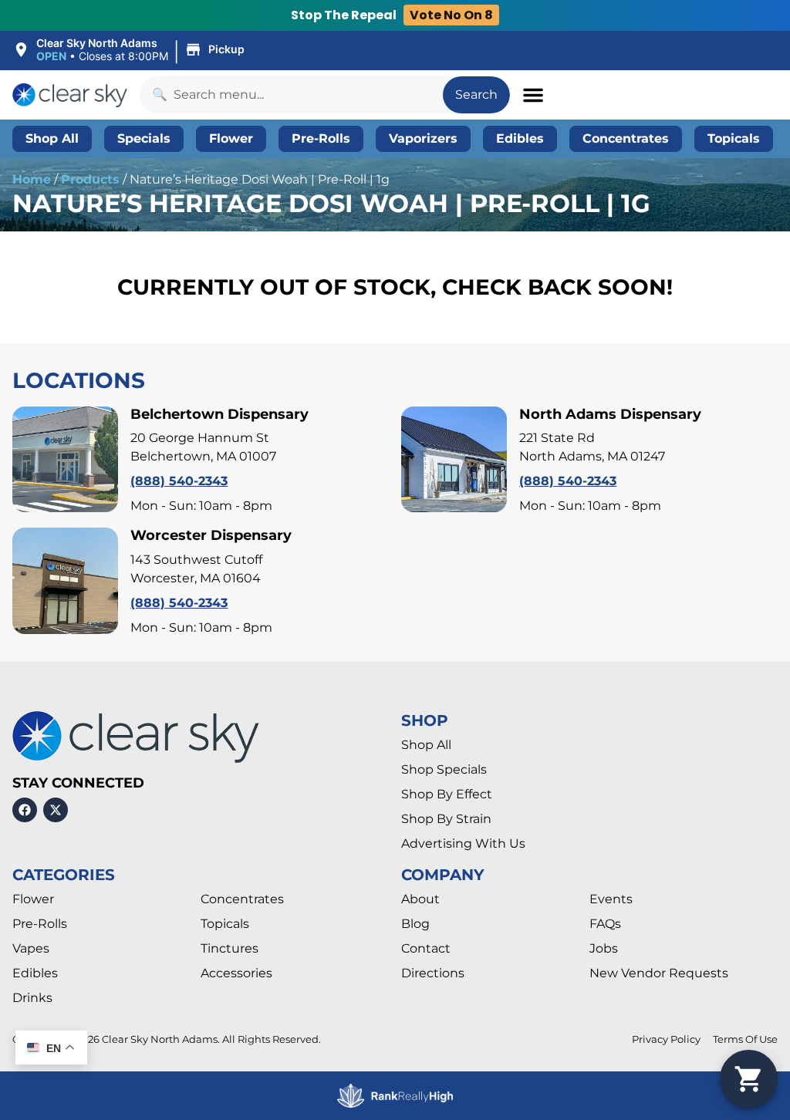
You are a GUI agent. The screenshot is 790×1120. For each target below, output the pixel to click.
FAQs (605, 923)
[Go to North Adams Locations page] (454, 459)
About (420, 899)
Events (611, 899)
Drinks (32, 997)
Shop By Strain (446, 818)
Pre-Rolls (39, 923)
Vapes (30, 948)
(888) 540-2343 (179, 481)
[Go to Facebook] (24, 810)
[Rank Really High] (395, 1096)
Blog (415, 923)
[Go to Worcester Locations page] (65, 580)
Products (90, 179)
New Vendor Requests (658, 973)
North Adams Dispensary (610, 414)
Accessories (236, 973)
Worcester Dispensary (211, 535)
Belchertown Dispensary (219, 414)
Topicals (225, 923)
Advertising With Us (463, 843)
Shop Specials (444, 769)
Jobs (603, 948)
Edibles (35, 973)
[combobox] (291, 94)
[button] (130, 50)
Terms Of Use (745, 1039)
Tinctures (229, 948)
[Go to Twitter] (55, 810)
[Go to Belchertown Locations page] (65, 459)
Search (476, 94)
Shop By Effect (446, 794)
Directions (432, 973)
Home (31, 179)
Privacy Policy (666, 1039)
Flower (33, 899)
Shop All (426, 744)
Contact (426, 948)
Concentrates (242, 899)
